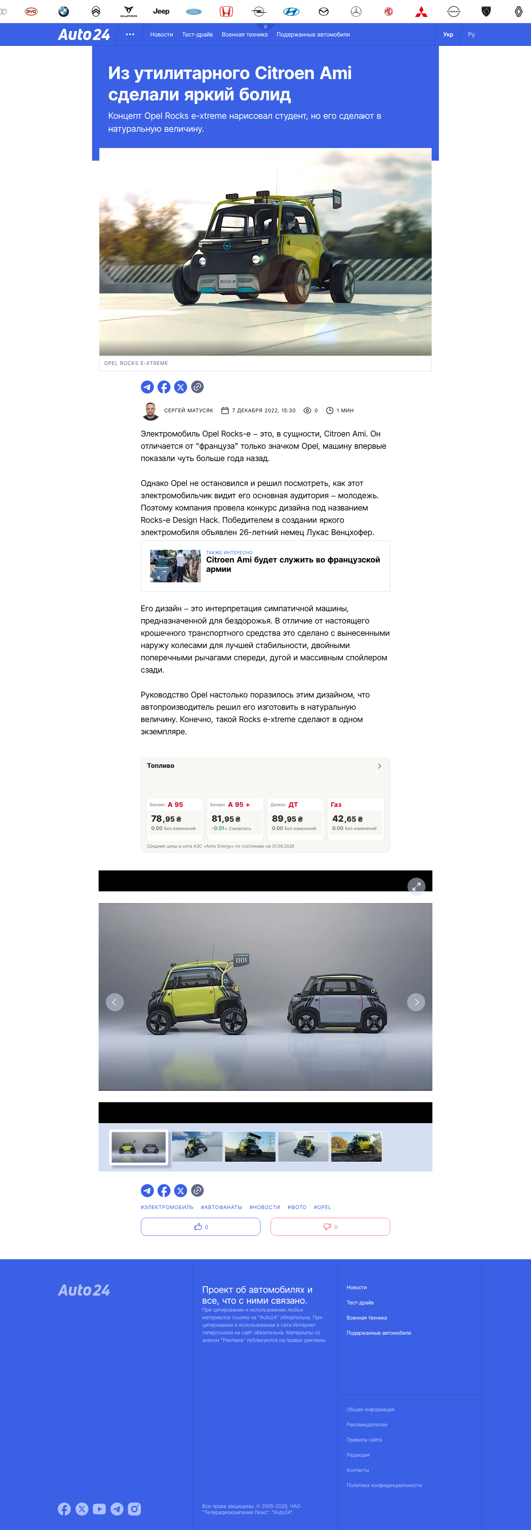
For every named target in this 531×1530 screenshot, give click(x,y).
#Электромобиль (167, 1207)
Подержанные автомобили (313, 34)
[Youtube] (99, 1509)
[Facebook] (64, 1509)
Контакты (358, 1470)
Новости (161, 34)
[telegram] (147, 387)
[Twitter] (81, 1509)
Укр (448, 34)
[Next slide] (416, 1002)
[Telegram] (117, 1509)
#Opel (322, 1207)
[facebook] (163, 387)
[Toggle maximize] (416, 887)
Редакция (358, 1455)
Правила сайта (364, 1440)
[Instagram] (134, 1509)
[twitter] (180, 387)
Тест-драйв (197, 34)
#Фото (297, 1207)
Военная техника (245, 34)
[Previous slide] (115, 1002)
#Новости (265, 1207)
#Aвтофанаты (221, 1207)
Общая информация (370, 1410)
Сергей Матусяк (188, 411)
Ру (471, 34)
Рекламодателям (367, 1425)
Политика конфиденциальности (384, 1485)
